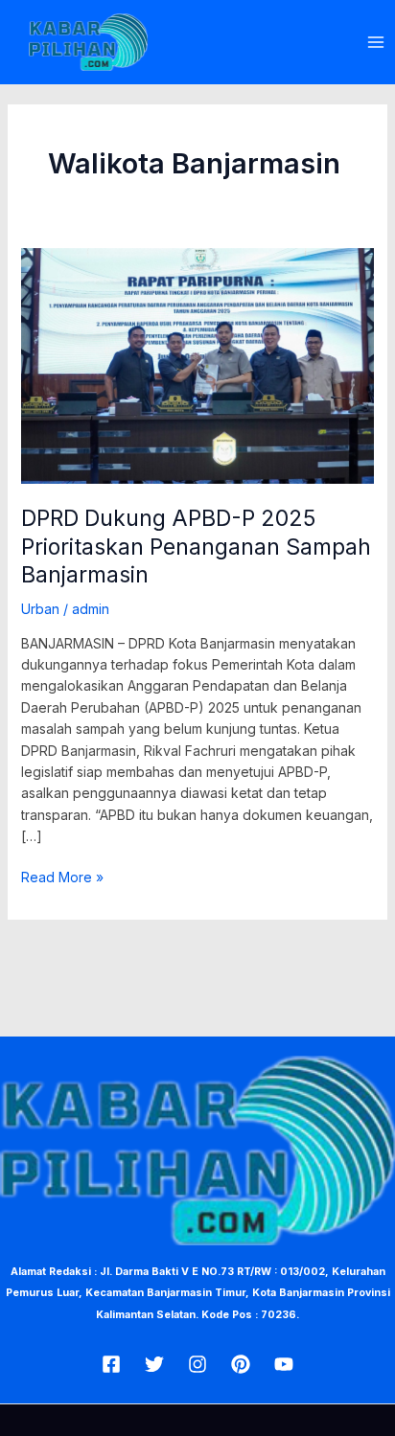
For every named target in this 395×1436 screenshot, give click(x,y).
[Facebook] (111, 1364)
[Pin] (240, 1364)
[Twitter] (154, 1364)
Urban (40, 609)
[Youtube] (283, 1364)
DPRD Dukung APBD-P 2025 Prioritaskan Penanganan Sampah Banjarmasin (196, 546)
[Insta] (197, 1364)
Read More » (62, 876)
